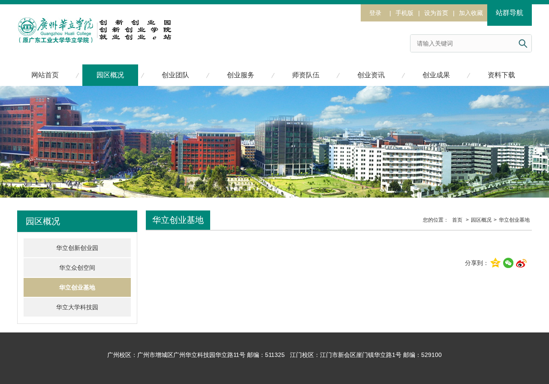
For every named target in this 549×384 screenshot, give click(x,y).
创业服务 (240, 75)
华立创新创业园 (77, 247)
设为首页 (436, 12)
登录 (375, 12)
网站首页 (45, 75)
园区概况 (110, 75)
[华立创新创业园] (94, 22)
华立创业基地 (77, 287)
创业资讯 (371, 75)
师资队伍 (306, 75)
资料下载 (501, 75)
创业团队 (175, 75)
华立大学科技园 (77, 307)
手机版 (404, 12)
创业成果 (436, 75)
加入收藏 (471, 12)
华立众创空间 (77, 267)
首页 (457, 220)
